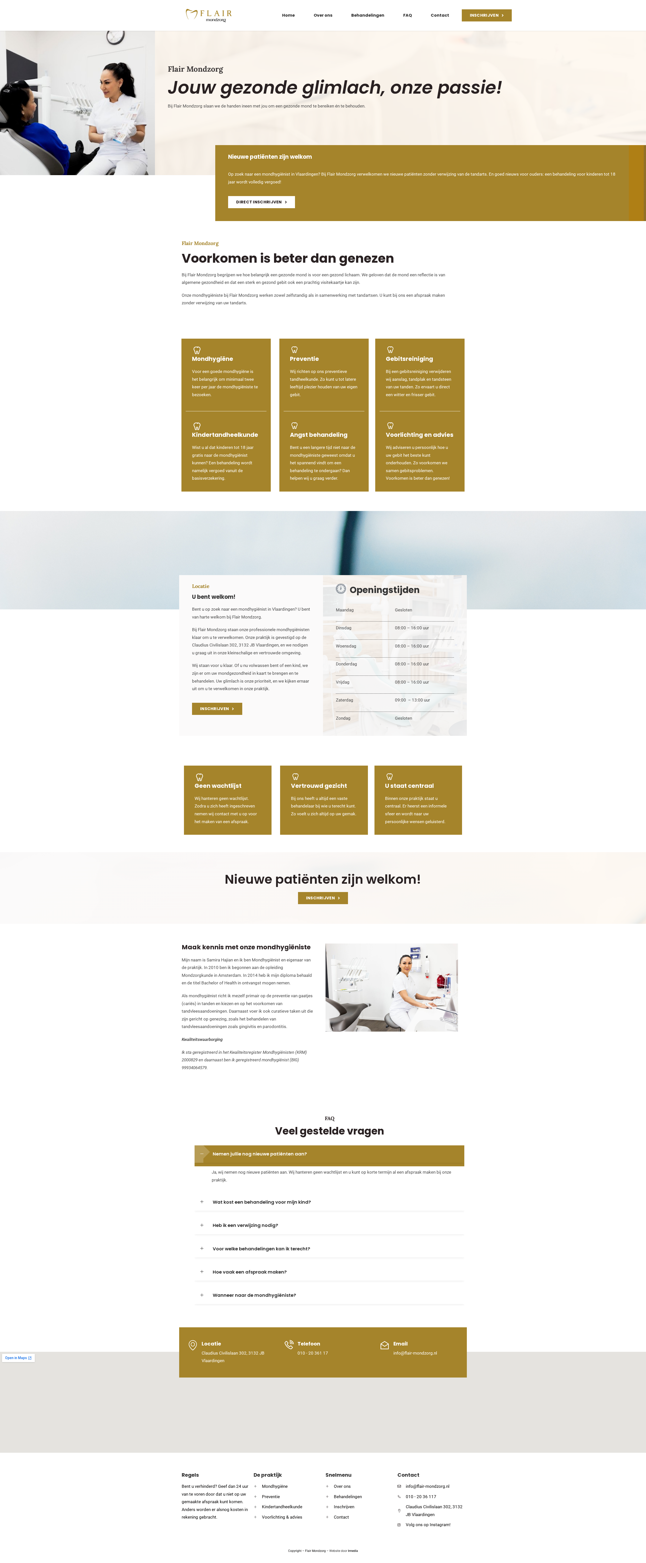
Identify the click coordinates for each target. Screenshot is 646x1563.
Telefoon (309, 1343)
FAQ (407, 15)
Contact (440, 15)
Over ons (323, 15)
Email (400, 1343)
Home (288, 15)
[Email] (385, 1345)
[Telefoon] (289, 1345)
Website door (343, 1551)
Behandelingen (367, 15)
